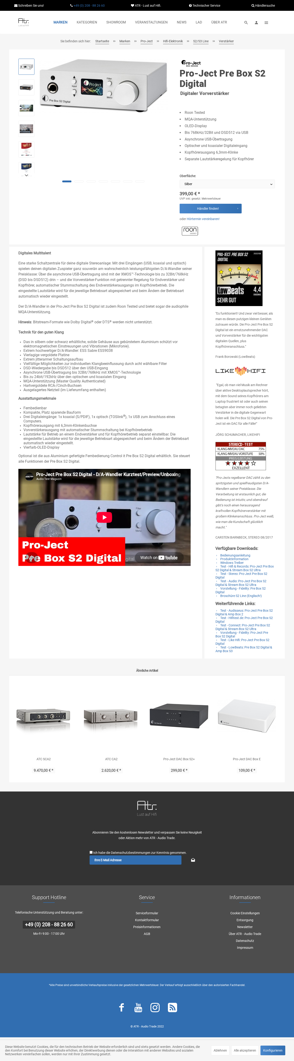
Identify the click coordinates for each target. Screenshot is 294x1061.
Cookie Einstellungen (245, 913)
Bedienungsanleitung (235, 555)
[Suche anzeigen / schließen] (246, 22)
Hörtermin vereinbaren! (203, 219)
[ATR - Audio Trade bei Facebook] (121, 1008)
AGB (147, 934)
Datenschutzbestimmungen (130, 853)
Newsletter (245, 927)
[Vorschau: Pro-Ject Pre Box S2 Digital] (26, 67)
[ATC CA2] (111, 716)
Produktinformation (234, 559)
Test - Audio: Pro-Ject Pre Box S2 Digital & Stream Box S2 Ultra (240, 583)
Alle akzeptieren (245, 1050)
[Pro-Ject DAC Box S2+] (179, 716)
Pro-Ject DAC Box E (247, 759)
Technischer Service (206, 5)
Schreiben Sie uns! (30, 5)
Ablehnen (220, 1050)
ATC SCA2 (44, 759)
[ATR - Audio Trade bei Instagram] (155, 1008)
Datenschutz (245, 941)
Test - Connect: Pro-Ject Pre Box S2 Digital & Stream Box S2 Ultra (242, 627)
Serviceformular (147, 913)
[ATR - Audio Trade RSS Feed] (172, 1008)
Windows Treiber (232, 563)
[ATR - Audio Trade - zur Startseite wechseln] (23, 22)
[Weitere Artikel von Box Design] (191, 63)
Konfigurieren (273, 1050)
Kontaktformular (147, 920)
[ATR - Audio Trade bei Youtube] (138, 1008)
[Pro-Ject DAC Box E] (246, 716)
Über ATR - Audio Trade (245, 934)
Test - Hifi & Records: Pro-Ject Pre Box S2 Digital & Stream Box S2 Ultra (244, 568)
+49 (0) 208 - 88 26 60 (89, 5)
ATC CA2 (111, 759)
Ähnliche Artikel (147, 670)
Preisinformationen (147, 927)
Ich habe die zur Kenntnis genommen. (140, 853)
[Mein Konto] (256, 22)
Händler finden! (208, 208)
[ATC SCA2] (43, 716)
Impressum (245, 947)
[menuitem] (60, 22)
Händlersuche (264, 5)
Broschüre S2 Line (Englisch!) (241, 596)
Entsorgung (245, 920)
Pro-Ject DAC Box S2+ (179, 759)
